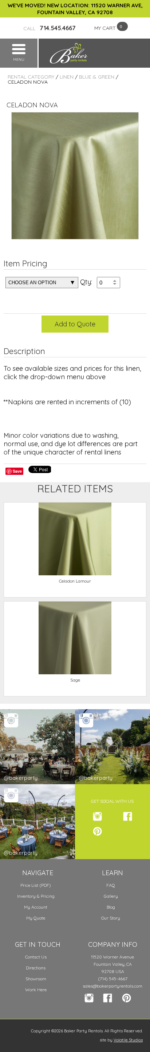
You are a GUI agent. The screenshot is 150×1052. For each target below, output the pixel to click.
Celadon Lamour (75, 581)
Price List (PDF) (35, 885)
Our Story (110, 918)
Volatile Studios (128, 1040)
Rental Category (31, 77)
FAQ (110, 885)
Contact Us (36, 957)
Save (17, 471)
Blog (111, 907)
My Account (35, 907)
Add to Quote (75, 324)
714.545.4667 (49, 28)
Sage (75, 680)
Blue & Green (96, 77)
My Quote (35, 918)
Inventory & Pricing (36, 896)
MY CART (105, 28)
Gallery (111, 896)
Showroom (35, 978)
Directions (36, 967)
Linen (67, 77)
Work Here (36, 989)
